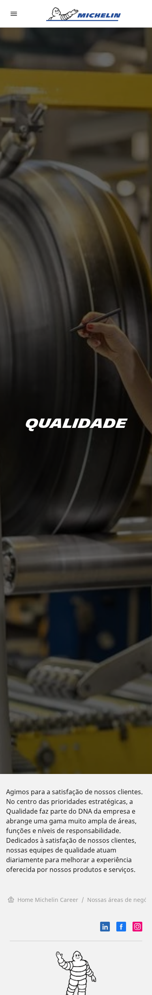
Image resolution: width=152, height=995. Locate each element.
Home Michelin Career (47, 900)
